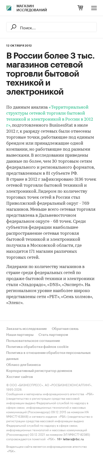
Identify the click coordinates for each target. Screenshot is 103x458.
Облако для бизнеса (23, 365)
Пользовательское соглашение (33, 341)
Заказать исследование (26, 329)
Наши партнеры (20, 335)
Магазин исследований (31, 8)
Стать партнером (53, 335)
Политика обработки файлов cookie (37, 347)
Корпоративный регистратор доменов (39, 371)
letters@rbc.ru (73, 438)
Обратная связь (65, 329)
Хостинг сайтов (19, 377)
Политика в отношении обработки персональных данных (48, 356)
